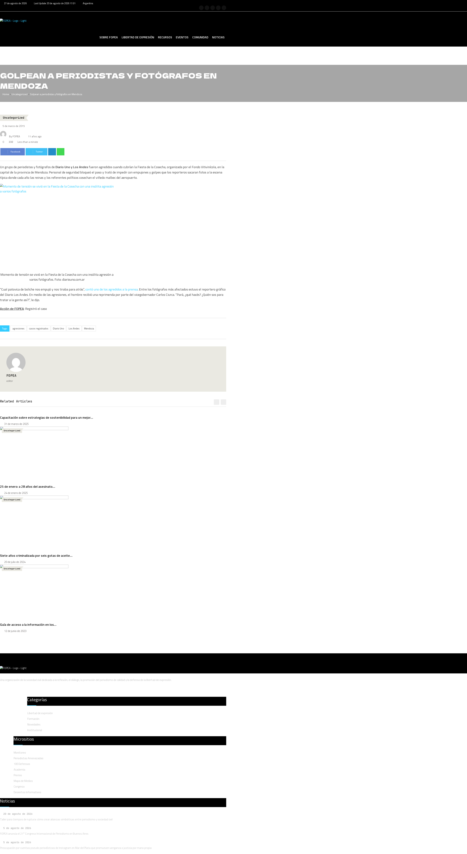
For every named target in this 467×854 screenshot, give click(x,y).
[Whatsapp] (61, 151)
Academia (19, 769)
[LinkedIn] (52, 151)
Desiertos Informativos (27, 792)
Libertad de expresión (138, 37)
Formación (33, 719)
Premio (18, 775)
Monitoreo (20, 752)
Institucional (34, 730)
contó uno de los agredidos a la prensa (111, 289)
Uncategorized (19, 94)
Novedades (33, 724)
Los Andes (74, 328)
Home (5, 94)
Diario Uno (58, 328)
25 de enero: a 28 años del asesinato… (27, 486)
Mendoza (89, 328)
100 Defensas (22, 764)
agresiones (18, 328)
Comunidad (200, 37)
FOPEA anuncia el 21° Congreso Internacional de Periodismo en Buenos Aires (44, 834)
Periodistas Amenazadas (28, 758)
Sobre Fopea (108, 37)
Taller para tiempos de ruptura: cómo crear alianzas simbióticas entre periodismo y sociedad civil (56, 819)
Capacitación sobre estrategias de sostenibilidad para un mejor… (46, 417)
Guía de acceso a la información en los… (28, 624)
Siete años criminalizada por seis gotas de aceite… (36, 555)
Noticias (218, 37)
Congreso (19, 786)
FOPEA (11, 375)
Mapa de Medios (23, 781)
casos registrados (38, 328)
